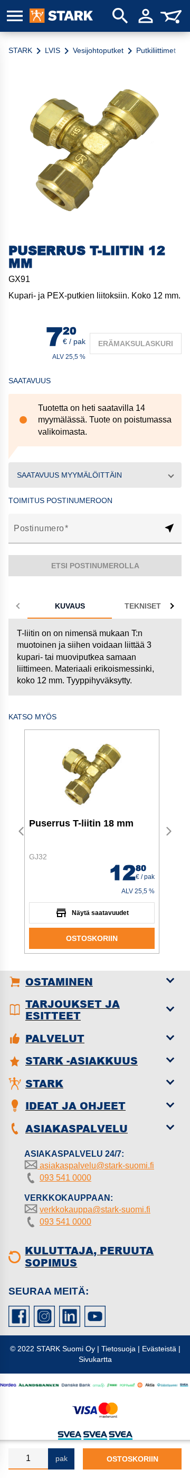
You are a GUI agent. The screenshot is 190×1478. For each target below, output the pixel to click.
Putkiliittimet (156, 50)
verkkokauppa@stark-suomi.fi (95, 1209)
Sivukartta (95, 1359)
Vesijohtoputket (98, 50)
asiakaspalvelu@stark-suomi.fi (95, 1165)
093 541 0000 (65, 1177)
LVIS (52, 50)
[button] (95, 475)
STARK (20, 50)
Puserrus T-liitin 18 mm (81, 823)
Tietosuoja (118, 1348)
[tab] (69, 606)
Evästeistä (159, 1348)
